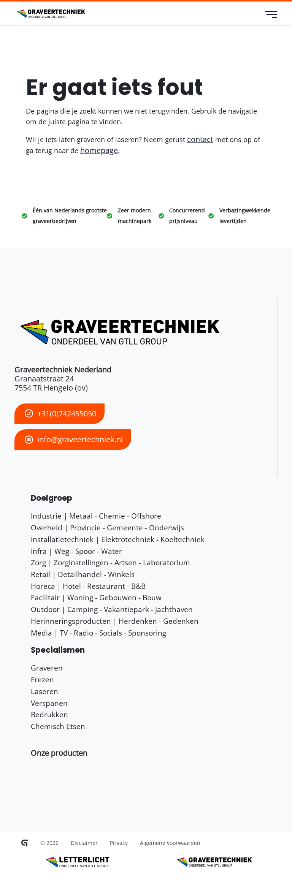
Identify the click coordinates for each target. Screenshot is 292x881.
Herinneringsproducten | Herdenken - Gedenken (114, 621)
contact (200, 139)
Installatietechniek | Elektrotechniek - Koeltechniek (118, 539)
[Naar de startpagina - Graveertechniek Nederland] (50, 14)
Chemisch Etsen (58, 726)
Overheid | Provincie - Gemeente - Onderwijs (107, 527)
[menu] (271, 15)
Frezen (42, 679)
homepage (99, 150)
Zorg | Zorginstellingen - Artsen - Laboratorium (110, 562)
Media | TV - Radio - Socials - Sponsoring (98, 633)
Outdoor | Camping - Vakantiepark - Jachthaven (112, 609)
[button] (59, 753)
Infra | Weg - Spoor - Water (76, 551)
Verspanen (49, 703)
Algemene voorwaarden (170, 842)
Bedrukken (49, 714)
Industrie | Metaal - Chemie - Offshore (96, 516)
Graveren (47, 668)
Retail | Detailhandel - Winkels (83, 574)
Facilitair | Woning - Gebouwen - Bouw (96, 597)
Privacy (119, 842)
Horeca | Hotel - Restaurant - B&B (88, 586)
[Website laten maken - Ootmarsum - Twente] (24, 843)
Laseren (44, 691)
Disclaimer (84, 842)
